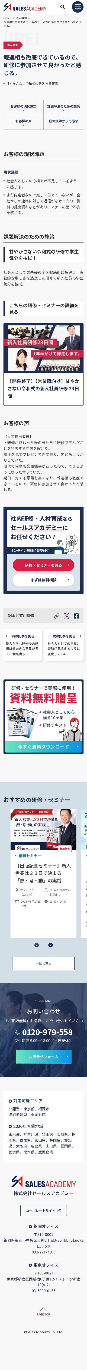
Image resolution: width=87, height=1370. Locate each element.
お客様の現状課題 (23, 106)
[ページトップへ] (43, 1312)
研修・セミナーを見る (43, 565)
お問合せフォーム (43, 1056)
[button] (50, 945)
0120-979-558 (47, 1031)
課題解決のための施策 (63, 106)
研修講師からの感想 (63, 121)
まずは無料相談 (44, 580)
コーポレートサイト (40, 1210)
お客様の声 (23, 121)
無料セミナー (30, 855)
